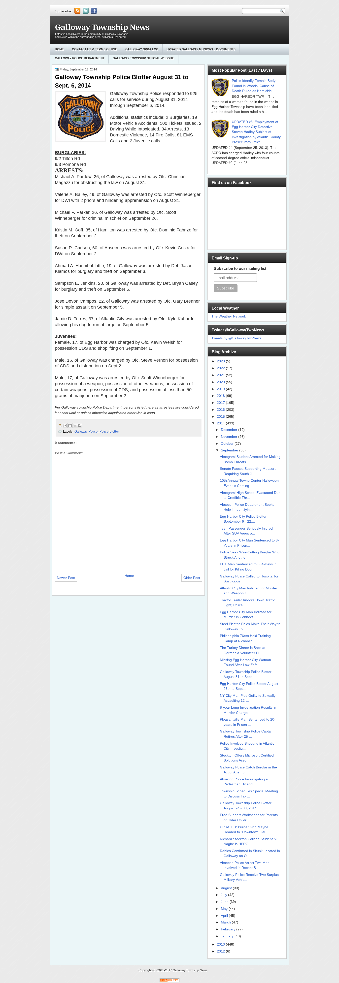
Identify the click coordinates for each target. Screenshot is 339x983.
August (227, 888)
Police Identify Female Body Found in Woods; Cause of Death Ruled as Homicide (253, 86)
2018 (221, 396)
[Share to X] (74, 425)
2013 (221, 944)
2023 (221, 361)
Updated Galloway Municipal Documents (201, 49)
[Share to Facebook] (79, 425)
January (228, 936)
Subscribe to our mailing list (240, 268)
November (229, 437)
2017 (221, 403)
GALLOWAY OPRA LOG (141, 49)
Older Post (191, 578)
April (225, 916)
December (229, 430)
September (230, 450)
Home (59, 49)
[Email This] (65, 425)
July (224, 895)
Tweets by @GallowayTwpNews (236, 338)
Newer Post (66, 578)
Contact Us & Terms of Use (94, 49)
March (226, 922)
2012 (221, 951)
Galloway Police (86, 431)
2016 (221, 410)
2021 (221, 375)
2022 (221, 368)
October (228, 443)
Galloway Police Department (79, 58)
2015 (221, 416)
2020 (221, 382)
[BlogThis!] (70, 425)
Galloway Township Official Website (143, 58)
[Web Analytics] (169, 981)
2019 (221, 389)
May (225, 909)
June (225, 902)
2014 (221, 423)
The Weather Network (228, 316)
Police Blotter (109, 431)
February (228, 929)
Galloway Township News (102, 27)
